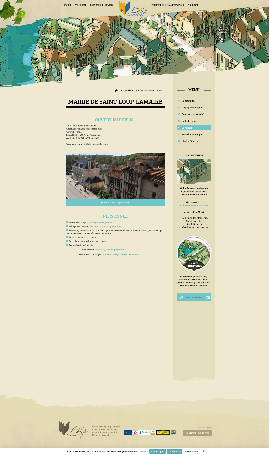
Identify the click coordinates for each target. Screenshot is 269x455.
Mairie (67, 5)
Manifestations (175, 5)
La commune (188, 100)
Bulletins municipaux (193, 134)
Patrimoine (157, 5)
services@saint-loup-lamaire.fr (111, 249)
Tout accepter (157, 451)
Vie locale (80, 5)
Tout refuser (175, 451)
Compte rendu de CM (193, 114)
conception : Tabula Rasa (197, 433)
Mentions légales (205, 427)
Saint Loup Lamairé (116, 90)
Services (109, 5)
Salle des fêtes (189, 121)
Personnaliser (192, 451)
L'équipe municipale (192, 107)
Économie (95, 5)
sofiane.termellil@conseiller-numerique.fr (121, 254)
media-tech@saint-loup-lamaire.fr (105, 226)
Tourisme (193, 5)
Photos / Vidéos (190, 141)
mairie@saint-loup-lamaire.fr (103, 222)
